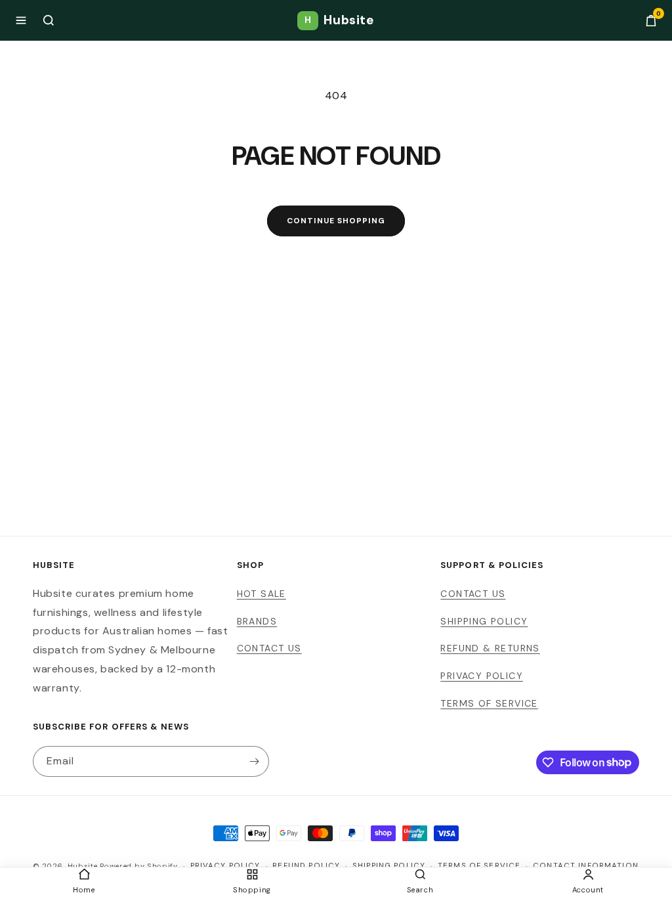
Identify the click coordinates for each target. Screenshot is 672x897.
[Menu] (21, 20)
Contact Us (269, 648)
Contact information (586, 866)
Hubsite (339, 20)
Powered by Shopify (139, 866)
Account (588, 889)
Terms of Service (488, 703)
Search (420, 889)
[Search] (48, 20)
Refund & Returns (489, 648)
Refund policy (306, 866)
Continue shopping (336, 220)
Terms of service (479, 866)
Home (83, 889)
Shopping (252, 889)
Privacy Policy (481, 676)
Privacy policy (225, 866)
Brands (257, 621)
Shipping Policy (484, 621)
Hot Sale (261, 594)
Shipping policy (388, 866)
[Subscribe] (254, 761)
